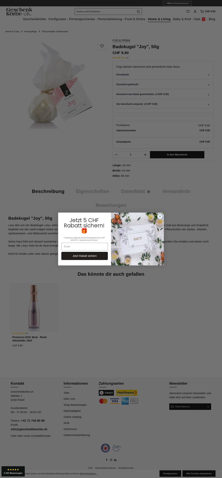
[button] (13, 471)
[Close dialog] (160, 216)
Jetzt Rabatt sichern (85, 255)
